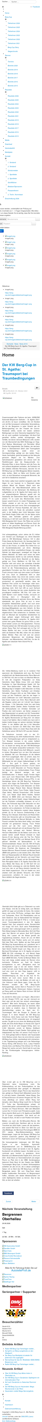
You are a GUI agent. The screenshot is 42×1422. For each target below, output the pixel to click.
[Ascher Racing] (8, 1276)
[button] (37, 387)
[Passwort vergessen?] (33, 223)
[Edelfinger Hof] (8, 1281)
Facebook (36, 7)
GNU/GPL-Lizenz (27, 1416)
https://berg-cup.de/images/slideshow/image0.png (18, 294)
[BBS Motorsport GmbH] (11, 1253)
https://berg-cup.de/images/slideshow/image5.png (18, 329)
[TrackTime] (7, 1279)
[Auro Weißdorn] (8, 1263)
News (16, 344)
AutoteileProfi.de (21, 1270)
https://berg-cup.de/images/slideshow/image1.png (18, 303)
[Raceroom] (6, 1274)
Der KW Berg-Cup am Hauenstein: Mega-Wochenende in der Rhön (19, 1387)
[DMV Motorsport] (16, 1301)
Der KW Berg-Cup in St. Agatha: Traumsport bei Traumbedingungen (19, 371)
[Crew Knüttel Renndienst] (12, 1255)
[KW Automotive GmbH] (11, 1245)
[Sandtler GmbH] (8, 1248)
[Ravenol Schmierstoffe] (11, 1258)
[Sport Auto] (7, 1250)
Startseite (10, 344)
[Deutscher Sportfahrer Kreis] (16, 1313)
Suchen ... (5, 1)
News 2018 (23, 344)
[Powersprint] (7, 1260)
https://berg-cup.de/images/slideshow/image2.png (18, 338)
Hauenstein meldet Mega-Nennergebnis (19, 1391)
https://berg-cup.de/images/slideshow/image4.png (18, 320)
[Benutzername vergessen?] (37, 219)
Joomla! (5, 1416)
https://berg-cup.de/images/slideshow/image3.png (18, 311)
